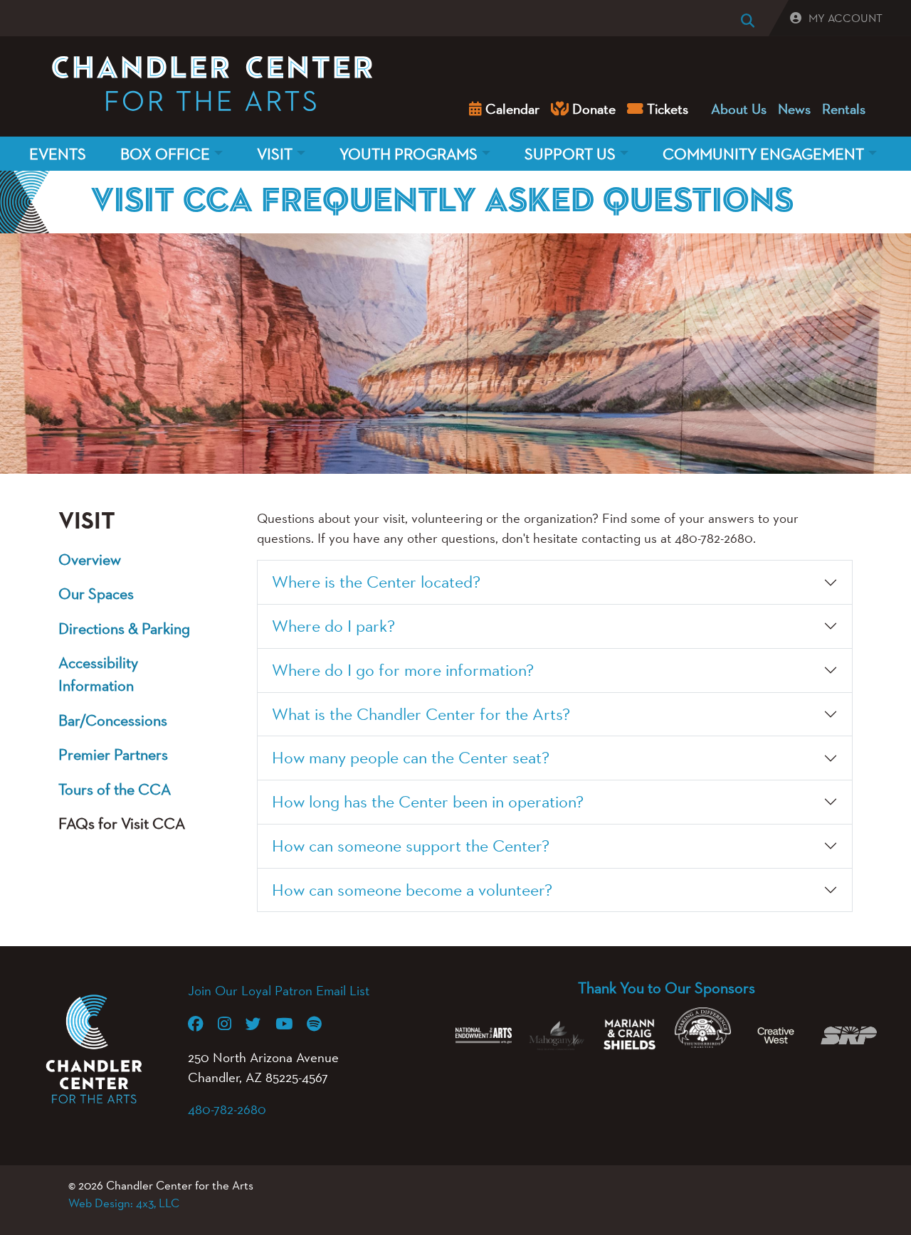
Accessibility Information (98, 673)
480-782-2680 (227, 1109)
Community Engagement (763, 154)
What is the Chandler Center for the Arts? (421, 714)
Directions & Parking (124, 628)
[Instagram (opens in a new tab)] (232, 1024)
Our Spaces (96, 593)
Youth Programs (408, 154)
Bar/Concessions (112, 720)
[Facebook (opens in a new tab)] (203, 1024)
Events (57, 154)
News (794, 109)
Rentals (843, 109)
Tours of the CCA (114, 789)
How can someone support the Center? (410, 845)
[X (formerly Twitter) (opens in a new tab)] (260, 1024)
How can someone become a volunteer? (412, 890)
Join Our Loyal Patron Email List (278, 990)
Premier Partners (113, 754)
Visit (275, 154)
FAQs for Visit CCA (121, 823)
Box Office (165, 154)
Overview (89, 559)
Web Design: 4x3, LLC (123, 1203)
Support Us (570, 154)
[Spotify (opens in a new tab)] (321, 1024)
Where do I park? (333, 626)
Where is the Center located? (376, 582)
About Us (739, 109)
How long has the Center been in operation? (428, 801)
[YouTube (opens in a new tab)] (291, 1024)
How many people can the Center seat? (410, 757)
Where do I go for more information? (403, 670)
